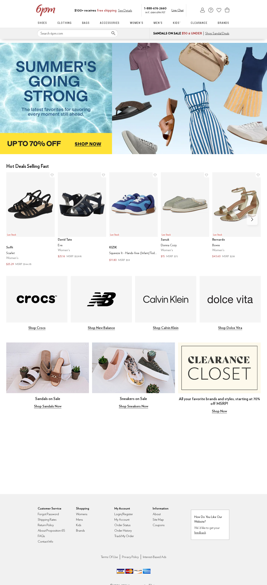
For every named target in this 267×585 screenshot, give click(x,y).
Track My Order (124, 536)
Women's (136, 23)
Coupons (159, 525)
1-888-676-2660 (155, 8)
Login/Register (123, 514)
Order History (123, 530)
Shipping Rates (47, 519)
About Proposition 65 (51, 530)
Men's (158, 23)
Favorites (219, 10)
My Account (202, 10)
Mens (79, 519)
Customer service (210, 10)
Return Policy (46, 525)
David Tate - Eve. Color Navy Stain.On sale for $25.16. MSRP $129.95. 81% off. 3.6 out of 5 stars (82, 215)
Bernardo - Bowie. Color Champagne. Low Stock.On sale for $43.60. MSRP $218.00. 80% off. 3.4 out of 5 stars (236, 215)
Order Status (122, 525)
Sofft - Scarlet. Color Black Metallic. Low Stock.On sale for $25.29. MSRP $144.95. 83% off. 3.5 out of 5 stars (30, 219)
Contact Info (45, 541)
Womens (81, 514)
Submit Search (113, 33)
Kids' (177, 23)
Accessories (110, 23)
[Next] (252, 219)
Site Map (158, 519)
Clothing (64, 23)
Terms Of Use (109, 557)
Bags (86, 23)
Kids (78, 525)
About (157, 514)
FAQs (41, 536)
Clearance (199, 23)
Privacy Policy (130, 557)
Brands (223, 23)
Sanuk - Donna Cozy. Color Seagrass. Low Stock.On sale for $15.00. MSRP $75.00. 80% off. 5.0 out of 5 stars (185, 215)
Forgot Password (48, 514)
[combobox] (77, 33)
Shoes (42, 23)
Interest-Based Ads (154, 557)
